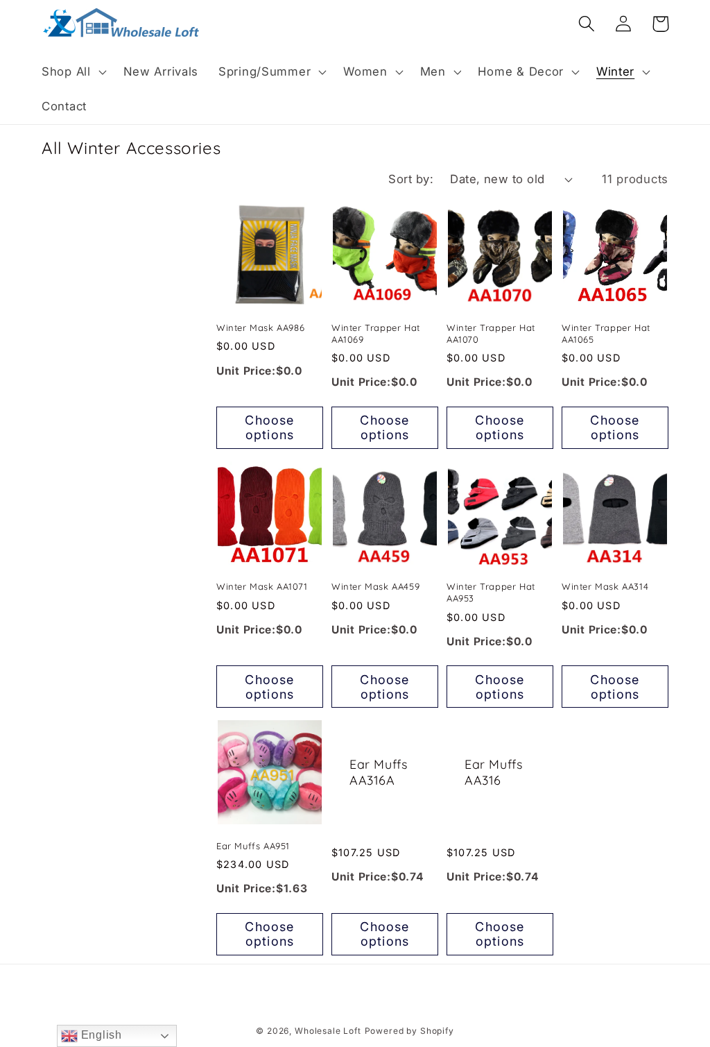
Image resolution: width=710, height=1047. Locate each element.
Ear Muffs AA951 (253, 845)
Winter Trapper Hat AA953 (491, 592)
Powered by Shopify (409, 1030)
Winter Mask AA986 (260, 327)
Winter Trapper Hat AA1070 (491, 333)
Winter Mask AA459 (375, 586)
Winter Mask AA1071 (262, 586)
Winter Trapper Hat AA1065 (606, 333)
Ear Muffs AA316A (378, 772)
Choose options (269, 427)
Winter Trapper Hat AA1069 (375, 333)
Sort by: (410, 179)
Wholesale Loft (328, 1030)
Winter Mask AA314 (605, 586)
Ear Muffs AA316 (493, 772)
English (100, 1035)
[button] (73, 72)
